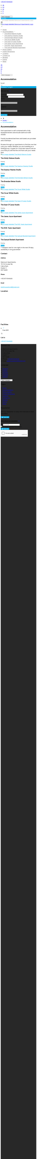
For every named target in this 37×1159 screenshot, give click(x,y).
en (3, 7)
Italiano (5, 377)
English (5, 371)
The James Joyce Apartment (13, 44)
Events (5, 59)
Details (2, 164)
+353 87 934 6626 (6, 2)
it (1, 73)
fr (3, 11)
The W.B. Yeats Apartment (13, 46)
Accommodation (8, 32)
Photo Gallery (7, 50)
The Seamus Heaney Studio (13, 36)
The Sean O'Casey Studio (12, 42)
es (3, 9)
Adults (3, 99)
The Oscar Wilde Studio (12, 40)
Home (5, 30)
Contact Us (6, 56)
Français (5, 375)
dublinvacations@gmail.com (10, 287)
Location (5, 54)
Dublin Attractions (9, 52)
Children (3, 107)
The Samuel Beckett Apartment (14, 48)
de (3, 5)
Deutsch (5, 369)
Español (5, 373)
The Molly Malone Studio (12, 34)
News (4, 61)
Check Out (4, 97)
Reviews (5, 57)
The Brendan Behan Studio (13, 38)
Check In (3, 95)
